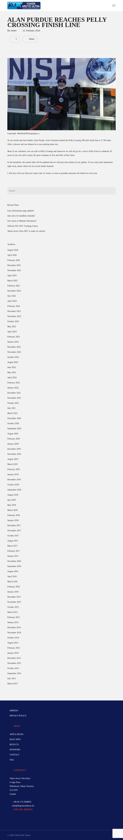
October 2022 (13, 357)
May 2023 (11, 326)
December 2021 (14, 393)
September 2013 (14, 673)
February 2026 (13, 260)
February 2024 (13, 306)
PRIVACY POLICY (18, 716)
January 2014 (13, 653)
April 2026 (12, 255)
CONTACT (14, 755)
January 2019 (13, 474)
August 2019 (12, 459)
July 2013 (11, 678)
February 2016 (13, 587)
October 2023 (13, 321)
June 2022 (11, 367)
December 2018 (14, 479)
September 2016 (14, 566)
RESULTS (14, 744)
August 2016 (12, 571)
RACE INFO (15, 739)
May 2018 (11, 505)
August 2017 (12, 541)
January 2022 (13, 388)
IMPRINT (14, 710)
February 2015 (13, 617)
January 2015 (13, 622)
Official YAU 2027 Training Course (22, 226)
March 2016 (12, 581)
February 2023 (13, 337)
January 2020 (13, 444)
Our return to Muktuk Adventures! (22, 221)
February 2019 (13, 469)
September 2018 (14, 490)
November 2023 (14, 316)
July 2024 (11, 296)
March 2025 (12, 280)
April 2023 (12, 332)
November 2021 (14, 398)
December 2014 (14, 627)
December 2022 (14, 347)
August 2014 (12, 643)
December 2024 (14, 291)
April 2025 (12, 275)
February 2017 (13, 551)
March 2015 (12, 612)
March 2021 (12, 413)
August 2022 (12, 362)
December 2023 (14, 311)
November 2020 (14, 418)
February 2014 (13, 648)
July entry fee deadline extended (21, 216)
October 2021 (13, 403)
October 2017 (13, 536)
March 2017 (12, 546)
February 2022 (13, 383)
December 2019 (14, 449)
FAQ (12, 760)
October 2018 (13, 485)
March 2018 (12, 510)
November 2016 (14, 561)
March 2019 (12, 464)
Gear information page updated (20, 211)
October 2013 (13, 668)
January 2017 (13, 556)
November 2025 (14, 270)
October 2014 (13, 638)
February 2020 (13, 439)
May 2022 (11, 372)
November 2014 (14, 632)
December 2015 (14, 597)
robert (13, 30)
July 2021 (11, 408)
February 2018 (13, 515)
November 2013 (14, 663)
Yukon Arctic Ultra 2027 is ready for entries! (26, 231)
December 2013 (14, 658)
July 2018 (11, 500)
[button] (114, 5)
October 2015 (13, 607)
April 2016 (12, 576)
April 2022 (12, 377)
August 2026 (12, 250)
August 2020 (12, 434)
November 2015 (14, 602)
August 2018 (12, 495)
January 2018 (13, 520)
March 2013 (12, 683)
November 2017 (14, 530)
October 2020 (13, 423)
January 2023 (13, 342)
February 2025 (13, 286)
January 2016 (13, 592)
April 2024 (12, 301)
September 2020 (14, 428)
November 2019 (14, 454)
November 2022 (14, 352)
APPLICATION (16, 734)
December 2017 (14, 525)
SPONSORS (15, 749)
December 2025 (14, 265)
